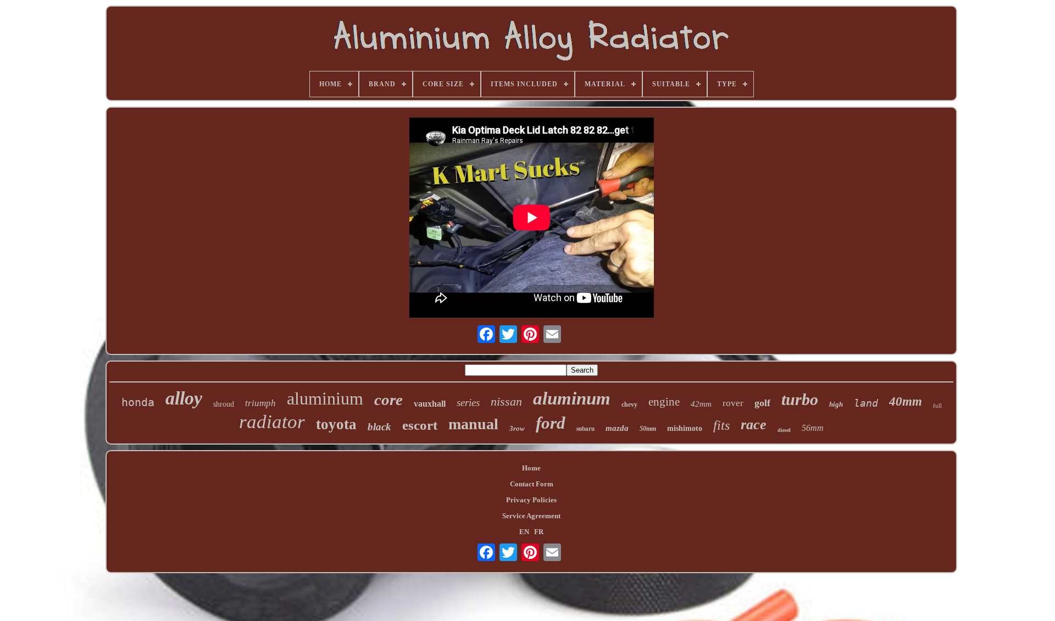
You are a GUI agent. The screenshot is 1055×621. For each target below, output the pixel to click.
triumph (260, 403)
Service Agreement (531, 516)
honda (137, 402)
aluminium (325, 398)
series (468, 402)
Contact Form (531, 484)
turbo (799, 399)
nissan (506, 401)
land (866, 403)
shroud (223, 404)
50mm (648, 429)
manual (473, 424)
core (388, 399)
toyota (336, 424)
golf (762, 402)
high (836, 404)
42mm (701, 404)
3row (517, 428)
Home (531, 468)
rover (733, 403)
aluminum (571, 398)
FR (538, 532)
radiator (272, 422)
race (754, 425)
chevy (629, 404)
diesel (784, 430)
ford (550, 423)
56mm (813, 428)
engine (664, 401)
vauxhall (430, 403)
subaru (585, 428)
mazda (617, 428)
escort (419, 425)
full (937, 405)
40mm (905, 401)
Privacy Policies (531, 500)
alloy (183, 398)
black (379, 427)
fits (721, 425)
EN (524, 532)
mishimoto (684, 428)
